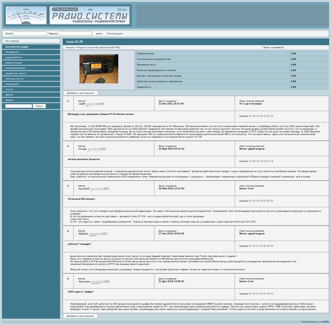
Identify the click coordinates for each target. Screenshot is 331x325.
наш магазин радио (17, 46)
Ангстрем (84, 281)
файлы (9, 94)
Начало (70, 47)
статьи (9, 89)
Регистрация (114, 33)
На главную (12, 41)
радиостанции (13, 62)
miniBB (323, 322)
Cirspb (83, 149)
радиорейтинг (13, 57)
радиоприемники (15, 68)
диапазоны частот (16, 73)
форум (9, 100)
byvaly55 (84, 188)
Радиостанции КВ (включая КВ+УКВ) (99, 47)
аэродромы (12, 84)
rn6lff (82, 104)
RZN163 (83, 233)
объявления (12, 52)
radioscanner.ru (311, 322)
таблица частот (14, 78)
